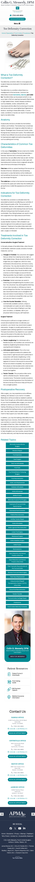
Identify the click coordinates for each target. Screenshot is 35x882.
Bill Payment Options (16, 689)
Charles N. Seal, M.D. (22, 852)
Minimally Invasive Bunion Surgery (17, 445)
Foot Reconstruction (17, 478)
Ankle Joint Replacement (17, 482)
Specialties (10, 33)
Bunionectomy (17, 549)
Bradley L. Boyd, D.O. (8, 850)
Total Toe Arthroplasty (17, 463)
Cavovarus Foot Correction (17, 510)
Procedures (26, 33)
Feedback (30, 833)
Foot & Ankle (18, 33)
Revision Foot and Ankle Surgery (17, 572)
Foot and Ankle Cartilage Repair (17, 598)
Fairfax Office (17, 717)
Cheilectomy (17, 602)
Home (3, 33)
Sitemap (23, 833)
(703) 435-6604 (17, 15)
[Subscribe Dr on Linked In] (24, 828)
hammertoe (16, 95)
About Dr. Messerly (17, 656)
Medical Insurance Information (18, 697)
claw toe (23, 95)
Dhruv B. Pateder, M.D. (21, 846)
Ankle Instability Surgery (17, 540)
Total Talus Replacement (17, 577)
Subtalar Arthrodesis (17, 487)
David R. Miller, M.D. (22, 848)
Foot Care (17, 467)
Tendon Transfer (17, 594)
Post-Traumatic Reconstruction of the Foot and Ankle (17, 567)
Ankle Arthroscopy (17, 491)
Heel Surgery (17, 459)
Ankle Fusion (17, 544)
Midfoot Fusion (17, 495)
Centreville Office (17, 741)
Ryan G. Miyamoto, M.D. (22, 850)
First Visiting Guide (16, 681)
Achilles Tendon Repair (17, 519)
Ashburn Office (17, 787)
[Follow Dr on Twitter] (15, 828)
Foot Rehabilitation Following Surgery (17, 473)
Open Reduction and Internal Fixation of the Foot (17, 554)
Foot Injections (17, 455)
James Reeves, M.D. (7, 846)
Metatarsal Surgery (17, 536)
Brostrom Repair (17, 450)
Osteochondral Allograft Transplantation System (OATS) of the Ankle (17, 583)
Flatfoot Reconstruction (17, 514)
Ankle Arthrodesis (17, 523)
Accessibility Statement (26, 836)
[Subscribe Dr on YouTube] (20, 828)
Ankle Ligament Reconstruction (17, 527)
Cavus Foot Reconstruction (17, 589)
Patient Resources (17, 668)
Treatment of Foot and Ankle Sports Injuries (17, 505)
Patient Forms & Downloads (17, 674)
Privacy (16, 833)
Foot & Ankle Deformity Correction (17, 606)
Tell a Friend (5, 836)
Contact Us (17, 711)
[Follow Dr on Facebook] (11, 828)
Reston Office (17, 764)
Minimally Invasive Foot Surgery (17, 500)
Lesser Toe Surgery (17, 532)
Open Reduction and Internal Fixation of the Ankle (17, 561)
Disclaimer (10, 833)
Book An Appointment (17, 19)
